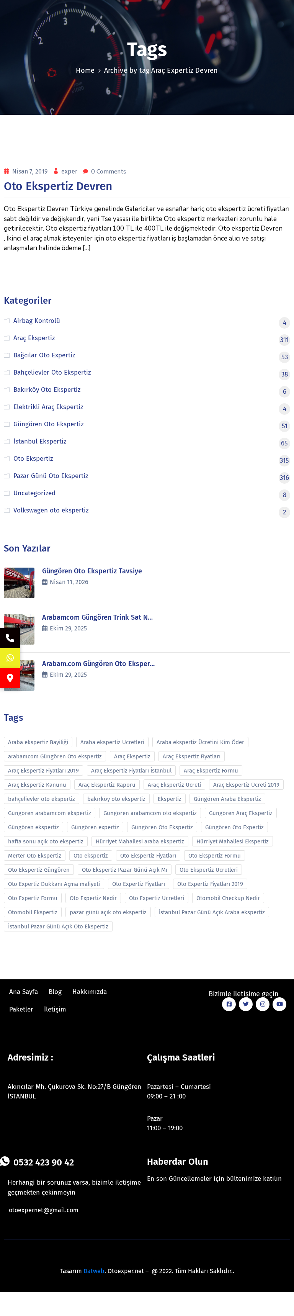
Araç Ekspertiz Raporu (107, 784)
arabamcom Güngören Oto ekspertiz (55, 756)
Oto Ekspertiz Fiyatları (148, 855)
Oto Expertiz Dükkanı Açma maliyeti (54, 884)
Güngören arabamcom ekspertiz (49, 813)
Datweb (94, 1271)
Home (85, 70)
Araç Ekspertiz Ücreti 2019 (246, 784)
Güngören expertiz (95, 827)
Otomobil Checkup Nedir (228, 898)
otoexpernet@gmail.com (43, 1210)
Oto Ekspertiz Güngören (39, 869)
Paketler (21, 1009)
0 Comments (108, 171)
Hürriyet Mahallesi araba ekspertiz (140, 841)
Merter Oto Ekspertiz (34, 855)
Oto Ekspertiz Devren (58, 186)
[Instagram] (263, 1004)
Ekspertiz (169, 798)
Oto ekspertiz (91, 855)
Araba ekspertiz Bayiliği (38, 742)
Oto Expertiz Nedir (93, 898)
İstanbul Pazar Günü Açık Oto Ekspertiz (58, 926)
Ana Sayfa (23, 992)
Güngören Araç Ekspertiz (241, 813)
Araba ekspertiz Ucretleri (112, 742)
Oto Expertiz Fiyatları (138, 884)
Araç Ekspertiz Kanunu (37, 784)
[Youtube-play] (279, 1004)
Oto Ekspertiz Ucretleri (209, 869)
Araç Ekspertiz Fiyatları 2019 (43, 770)
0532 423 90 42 (43, 1162)
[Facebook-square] (229, 1004)
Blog (55, 992)
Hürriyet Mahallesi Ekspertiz (232, 841)
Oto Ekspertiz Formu (214, 855)
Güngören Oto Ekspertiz (162, 827)
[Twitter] (246, 1004)
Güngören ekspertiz (33, 827)
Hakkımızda (89, 992)
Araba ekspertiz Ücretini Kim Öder (200, 742)
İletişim (55, 1009)
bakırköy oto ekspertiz (116, 798)
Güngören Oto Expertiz (234, 827)
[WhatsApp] (10, 658)
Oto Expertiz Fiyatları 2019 (210, 884)
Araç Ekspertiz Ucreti (174, 784)
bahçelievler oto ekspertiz (41, 798)
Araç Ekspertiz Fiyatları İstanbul (131, 770)
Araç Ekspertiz (132, 756)
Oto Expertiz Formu (32, 898)
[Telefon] (10, 638)
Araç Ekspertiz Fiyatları (191, 756)
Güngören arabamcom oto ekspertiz (150, 813)
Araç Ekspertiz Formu (211, 770)
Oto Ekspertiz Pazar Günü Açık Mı (124, 869)
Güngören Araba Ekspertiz (227, 798)
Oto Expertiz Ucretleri (156, 898)
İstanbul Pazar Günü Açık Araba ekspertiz (212, 912)
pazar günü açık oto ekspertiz (108, 912)
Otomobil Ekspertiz (32, 912)
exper (70, 171)
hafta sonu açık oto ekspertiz (45, 841)
